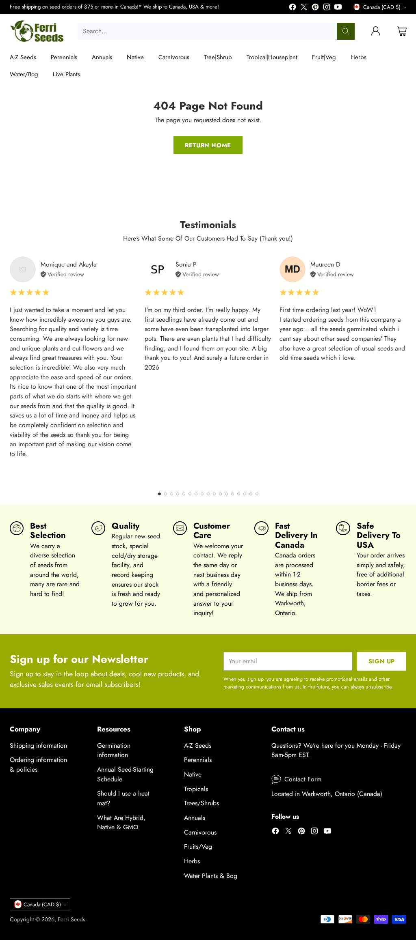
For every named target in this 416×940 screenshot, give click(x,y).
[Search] (346, 31)
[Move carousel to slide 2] (165, 494)
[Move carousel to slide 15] (244, 494)
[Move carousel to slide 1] (159, 494)
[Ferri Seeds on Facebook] (292, 8)
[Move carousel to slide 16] (250, 494)
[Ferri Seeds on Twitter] (304, 8)
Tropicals (196, 789)
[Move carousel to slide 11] (220, 494)
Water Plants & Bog (210, 875)
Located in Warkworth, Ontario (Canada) (326, 793)
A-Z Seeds (197, 745)
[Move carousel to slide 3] (171, 494)
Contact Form (302, 779)
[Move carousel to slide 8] (202, 494)
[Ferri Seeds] (37, 31)
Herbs (192, 861)
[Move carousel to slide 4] (177, 494)
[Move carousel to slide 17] (257, 494)
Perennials (198, 759)
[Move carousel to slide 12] (226, 494)
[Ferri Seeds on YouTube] (338, 8)
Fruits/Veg (198, 846)
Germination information (113, 750)
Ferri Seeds (71, 919)
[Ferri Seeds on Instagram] (327, 8)
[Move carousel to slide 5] (183, 494)
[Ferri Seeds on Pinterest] (315, 8)
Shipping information (38, 745)
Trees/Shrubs (201, 803)
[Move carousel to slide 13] (232, 494)
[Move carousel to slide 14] (238, 494)
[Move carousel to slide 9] (208, 494)
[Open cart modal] (402, 31)
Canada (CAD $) (382, 7)
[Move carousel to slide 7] (196, 494)
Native (193, 774)
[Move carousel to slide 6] (189, 494)
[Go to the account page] (376, 31)
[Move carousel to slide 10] (214, 494)
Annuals (194, 817)
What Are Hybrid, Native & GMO (121, 822)
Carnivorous (200, 832)
